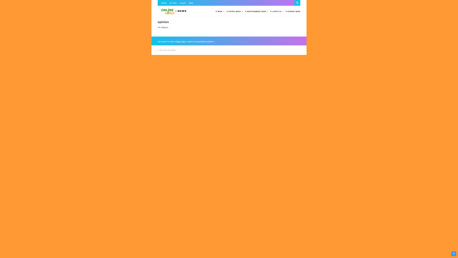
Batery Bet (180, 41)
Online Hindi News (175, 12)
